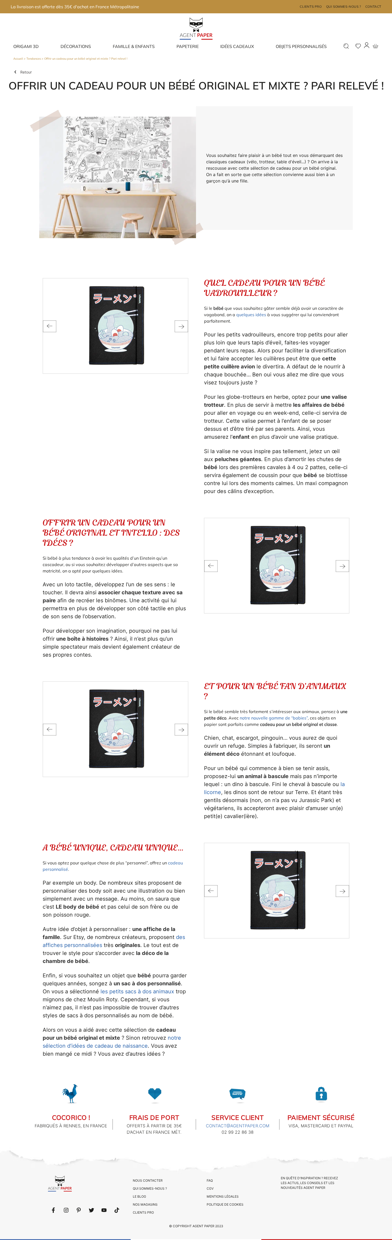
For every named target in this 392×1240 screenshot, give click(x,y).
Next (181, 326)
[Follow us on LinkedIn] (66, 1210)
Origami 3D (26, 46)
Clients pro (311, 7)
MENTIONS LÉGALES (223, 1196)
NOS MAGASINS (145, 1204)
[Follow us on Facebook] (53, 1210)
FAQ (210, 1180)
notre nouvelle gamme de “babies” (274, 718)
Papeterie (188, 46)
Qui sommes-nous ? (343, 7)
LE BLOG (139, 1196)
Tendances (33, 58)
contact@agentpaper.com (237, 1125)
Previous (49, 326)
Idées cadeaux (237, 46)
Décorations (76, 46)
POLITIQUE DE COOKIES (225, 1204)
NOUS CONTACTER (148, 1180)
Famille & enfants (134, 46)
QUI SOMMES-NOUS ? (150, 1188)
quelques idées (251, 314)
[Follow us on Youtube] (104, 1210)
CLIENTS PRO (143, 1212)
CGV (210, 1188)
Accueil (18, 58)
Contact (373, 7)
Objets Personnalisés (301, 46)
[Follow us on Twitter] (91, 1210)
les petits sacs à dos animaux (137, 991)
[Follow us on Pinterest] (78, 1210)
